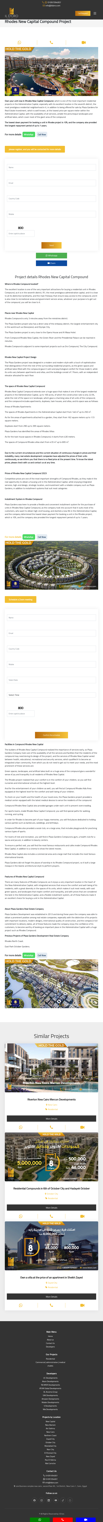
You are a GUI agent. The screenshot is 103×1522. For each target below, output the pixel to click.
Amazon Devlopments (50, 1399)
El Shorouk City (50, 1453)
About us (50, 1339)
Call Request (83, 13)
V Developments (50, 1406)
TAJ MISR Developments (50, 1385)
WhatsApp (29, 134)
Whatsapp (52, 255)
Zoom (52, 263)
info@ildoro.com (53, 5)
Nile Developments (50, 1409)
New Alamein (50, 1425)
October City (50, 1442)
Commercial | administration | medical (50, 1362)
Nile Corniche (50, 1463)
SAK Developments (50, 1395)
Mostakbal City (50, 1446)
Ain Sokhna (50, 1428)
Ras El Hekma (50, 1460)
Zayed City (50, 1439)
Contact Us (50, 1343)
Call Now (42, 134)
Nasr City (50, 1449)
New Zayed (50, 1456)
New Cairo (50, 1432)
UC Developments (50, 1378)
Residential (50, 1359)
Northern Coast (50, 1435)
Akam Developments (50, 1381)
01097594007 (54, 2)
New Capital (50, 1421)
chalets (50, 1366)
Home (50, 1336)
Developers (50, 1346)
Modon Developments (50, 1402)
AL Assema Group (50, 1392)
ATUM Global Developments (50, 1388)
